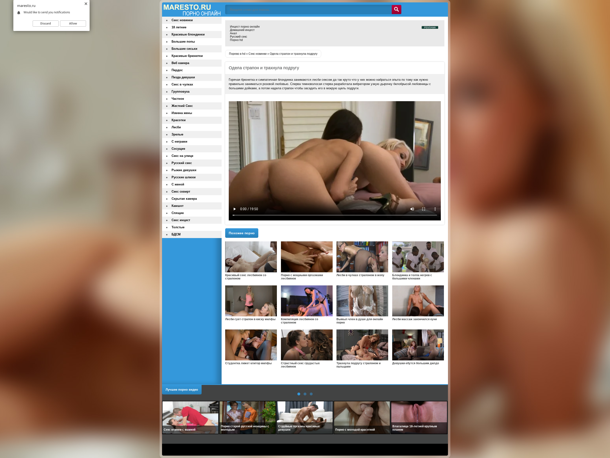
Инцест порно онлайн (245, 26)
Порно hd (236, 40)
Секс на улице (182, 156)
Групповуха (180, 91)
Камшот (177, 206)
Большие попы (183, 41)
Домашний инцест (242, 30)
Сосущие (178, 148)
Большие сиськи (184, 48)
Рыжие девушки (184, 170)
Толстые (178, 227)
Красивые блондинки (188, 34)
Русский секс (238, 36)
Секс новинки (182, 20)
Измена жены (182, 113)
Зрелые (177, 134)
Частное (178, 98)
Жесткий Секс (182, 106)
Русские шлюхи (184, 177)
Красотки (179, 120)
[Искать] (396, 9)
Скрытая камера (184, 198)
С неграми (179, 141)
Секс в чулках (182, 84)
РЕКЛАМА (430, 27)
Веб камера (180, 63)
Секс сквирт (181, 191)
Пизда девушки (183, 77)
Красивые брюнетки (187, 56)
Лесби (176, 127)
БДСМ (176, 234)
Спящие (178, 213)
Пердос (177, 70)
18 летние (179, 27)
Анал (233, 33)
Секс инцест (181, 220)
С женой (178, 184)
